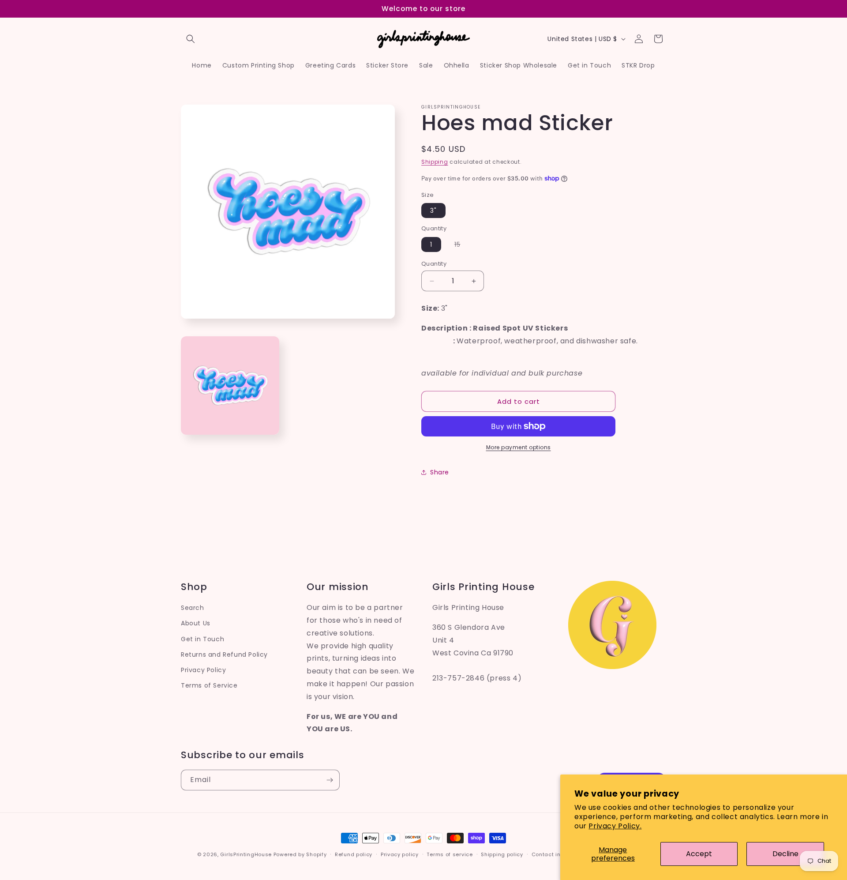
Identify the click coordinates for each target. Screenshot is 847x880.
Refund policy (353, 853)
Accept (699, 854)
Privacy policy (400, 853)
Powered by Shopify (300, 854)
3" (433, 210)
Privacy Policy (203, 669)
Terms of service (449, 853)
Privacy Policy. (614, 826)
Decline (785, 854)
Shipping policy (502, 853)
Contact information (560, 853)
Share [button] (439, 472)
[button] (190, 39)
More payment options (518, 447)
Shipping (434, 161)
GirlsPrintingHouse (246, 854)
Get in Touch (202, 638)
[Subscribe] (329, 780)
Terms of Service (209, 685)
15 (461, 246)
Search (192, 607)
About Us (195, 623)
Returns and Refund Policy (224, 654)
